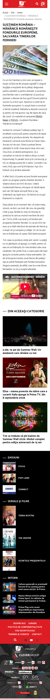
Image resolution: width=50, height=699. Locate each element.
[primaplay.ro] (41, 662)
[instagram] (35, 640)
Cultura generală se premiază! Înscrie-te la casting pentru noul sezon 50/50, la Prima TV (32, 588)
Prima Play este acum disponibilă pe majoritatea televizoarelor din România (31, 609)
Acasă (5, 13)
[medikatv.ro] (15, 677)
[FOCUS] (9, 466)
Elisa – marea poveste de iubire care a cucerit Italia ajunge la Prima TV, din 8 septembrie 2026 (25, 394)
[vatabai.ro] (35, 692)
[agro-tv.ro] (31, 686)
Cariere (32, 623)
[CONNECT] (9, 489)
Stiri (12, 13)
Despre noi (19, 623)
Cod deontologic (25, 630)
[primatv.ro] (6, 663)
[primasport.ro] (25, 668)
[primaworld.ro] (17, 686)
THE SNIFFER (24, 538)
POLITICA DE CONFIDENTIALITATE (25, 627)
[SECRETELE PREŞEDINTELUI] (9, 561)
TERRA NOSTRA (26, 515)
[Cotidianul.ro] (25, 672)
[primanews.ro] (31, 662)
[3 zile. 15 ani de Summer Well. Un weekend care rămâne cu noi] (25, 331)
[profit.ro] (9, 672)
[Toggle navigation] (6, 4)
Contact (37, 634)
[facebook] (26, 640)
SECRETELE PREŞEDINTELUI (31, 561)
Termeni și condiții (18, 634)
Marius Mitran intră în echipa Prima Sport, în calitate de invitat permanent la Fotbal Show (32, 599)
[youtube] (30, 640)
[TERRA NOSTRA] (9, 516)
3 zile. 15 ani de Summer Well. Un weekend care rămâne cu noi (22, 351)
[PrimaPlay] (43, 4)
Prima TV (22, 4)
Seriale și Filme (18, 501)
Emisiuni (13, 457)
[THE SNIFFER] (9, 538)
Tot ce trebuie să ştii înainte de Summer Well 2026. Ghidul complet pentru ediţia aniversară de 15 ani (24, 439)
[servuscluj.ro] (23, 692)
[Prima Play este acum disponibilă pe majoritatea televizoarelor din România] (9, 609)
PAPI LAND (23, 478)
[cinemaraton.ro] (25, 677)
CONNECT (23, 489)
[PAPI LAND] (9, 478)
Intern (20, 13)
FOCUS (14, 120)
